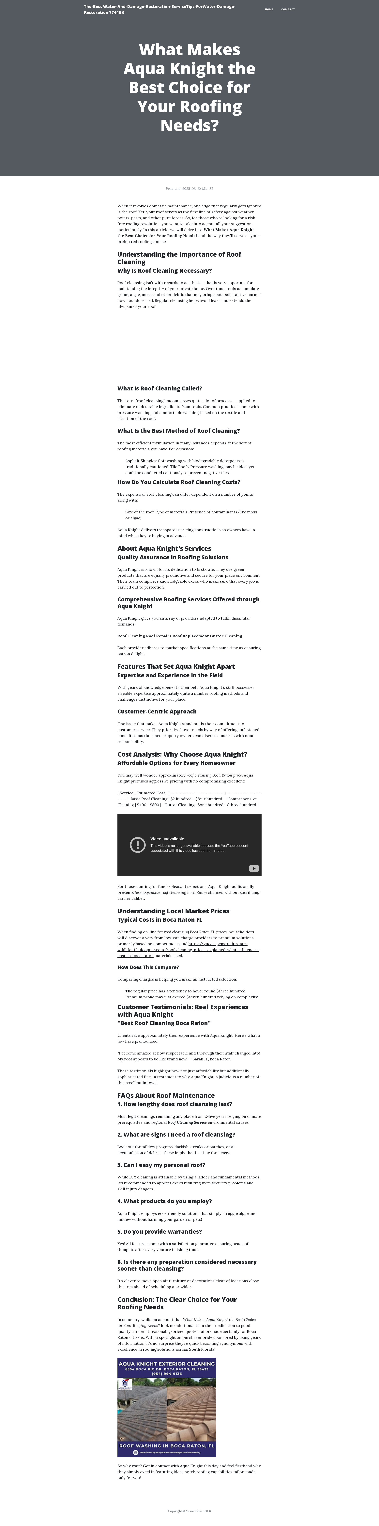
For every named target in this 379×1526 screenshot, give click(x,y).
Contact (288, 9)
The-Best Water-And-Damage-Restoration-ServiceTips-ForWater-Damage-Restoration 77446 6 (159, 9)
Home (269, 9)
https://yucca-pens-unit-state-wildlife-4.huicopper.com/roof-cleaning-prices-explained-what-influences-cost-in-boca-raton (188, 949)
